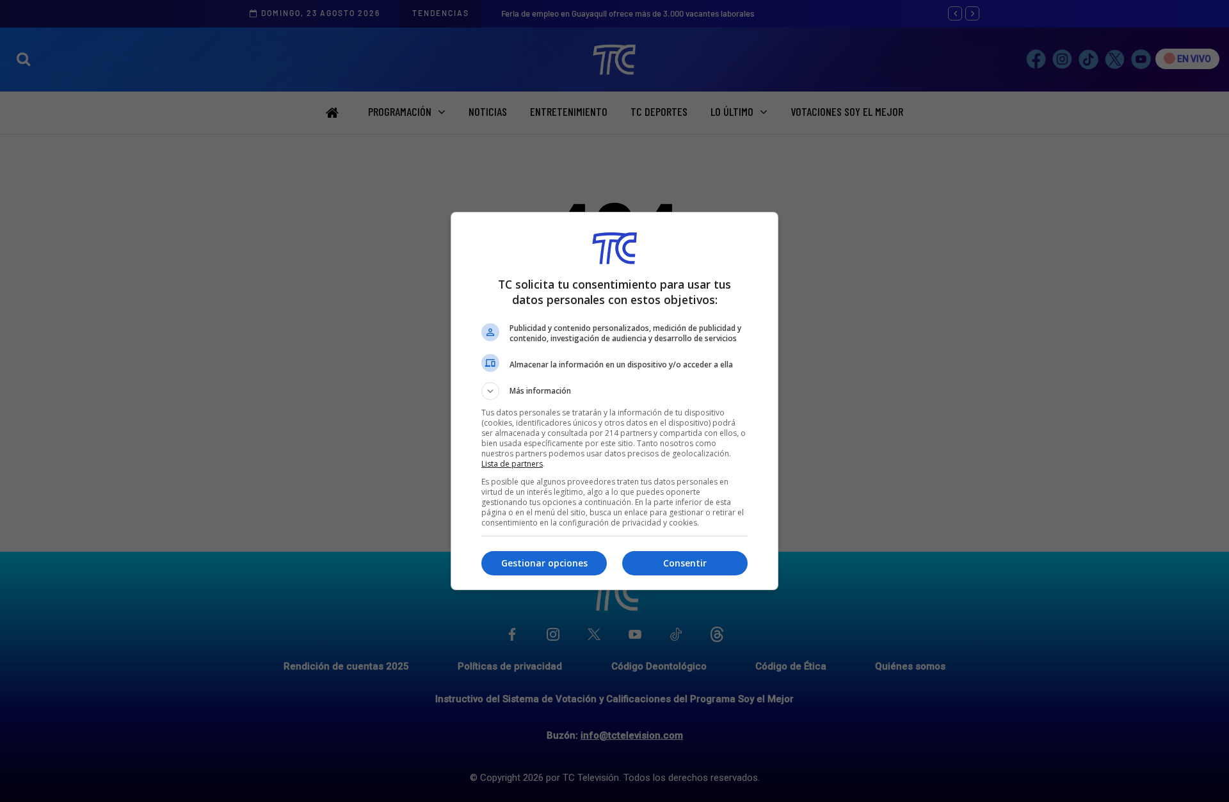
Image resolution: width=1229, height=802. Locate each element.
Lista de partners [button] (512, 463)
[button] (614, 391)
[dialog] (614, 401)
